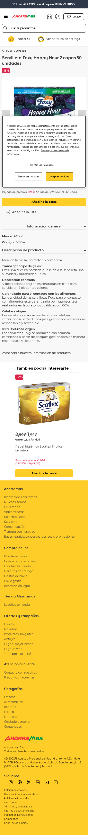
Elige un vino (13, 649)
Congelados (13, 726)
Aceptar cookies (59, 176)
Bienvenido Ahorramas (20, 497)
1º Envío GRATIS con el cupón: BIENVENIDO (43, 4)
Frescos (9, 697)
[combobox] (44, 28)
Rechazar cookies (28, 176)
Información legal (17, 586)
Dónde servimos (16, 556)
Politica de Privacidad (17, 798)
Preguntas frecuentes (19, 677)
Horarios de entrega (18, 571)
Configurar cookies (42, 164)
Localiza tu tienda (17, 605)
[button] (57, 16)
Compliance (11, 818)
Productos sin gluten (19, 634)
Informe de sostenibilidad (19, 810)
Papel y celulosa (16, 50)
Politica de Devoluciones (18, 814)
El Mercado (12, 507)
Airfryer (9, 639)
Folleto (9, 624)
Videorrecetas (14, 512)
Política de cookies (15, 790)
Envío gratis (12, 581)
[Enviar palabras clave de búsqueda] (5, 28)
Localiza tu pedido (17, 566)
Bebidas (10, 707)
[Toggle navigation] (5, 16)
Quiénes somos (15, 502)
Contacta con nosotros (20, 672)
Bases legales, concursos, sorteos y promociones (39, 536)
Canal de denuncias (16, 823)
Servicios (10, 522)
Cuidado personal (17, 722)
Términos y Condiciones (18, 806)
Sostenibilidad (14, 517)
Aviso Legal (11, 802)
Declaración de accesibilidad (21, 794)
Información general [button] (44, 226)
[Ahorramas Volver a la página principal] (26, 16)
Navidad (10, 629)
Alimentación (13, 702)
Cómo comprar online (20, 561)
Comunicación (14, 527)
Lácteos (10, 712)
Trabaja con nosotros (19, 531)
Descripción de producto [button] (23, 250)
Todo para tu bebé (17, 654)
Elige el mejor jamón (18, 644)
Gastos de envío (15, 576)
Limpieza (10, 717)
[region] (44, 152)
